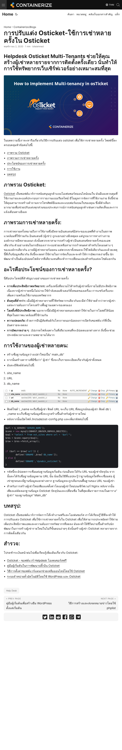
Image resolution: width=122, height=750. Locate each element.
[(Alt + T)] (16, 14)
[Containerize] (30, 5)
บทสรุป (11, 174)
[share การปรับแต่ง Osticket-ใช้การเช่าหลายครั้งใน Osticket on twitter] (45, 618)
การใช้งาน (13, 168)
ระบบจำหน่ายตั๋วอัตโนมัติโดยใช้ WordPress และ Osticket (44, 576)
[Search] (118, 5)
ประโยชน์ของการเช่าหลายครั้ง (26, 163)
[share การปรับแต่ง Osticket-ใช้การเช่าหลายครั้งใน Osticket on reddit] (58, 618)
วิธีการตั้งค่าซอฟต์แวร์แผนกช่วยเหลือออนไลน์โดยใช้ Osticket (46, 571)
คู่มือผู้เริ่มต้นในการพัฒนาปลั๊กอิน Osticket (33, 565)
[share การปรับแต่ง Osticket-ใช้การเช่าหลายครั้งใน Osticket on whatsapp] (71, 618)
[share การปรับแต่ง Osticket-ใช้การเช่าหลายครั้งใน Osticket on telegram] (78, 618)
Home (7, 14)
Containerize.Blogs (25, 27)
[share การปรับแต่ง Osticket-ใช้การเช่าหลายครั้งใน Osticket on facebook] (65, 618)
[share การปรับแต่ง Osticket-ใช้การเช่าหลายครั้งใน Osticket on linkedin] (51, 618)
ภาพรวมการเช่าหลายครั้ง (23, 158)
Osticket (9, 193)
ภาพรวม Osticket (18, 152)
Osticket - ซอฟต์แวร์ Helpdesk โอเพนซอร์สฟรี (37, 560)
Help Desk (11, 590)
